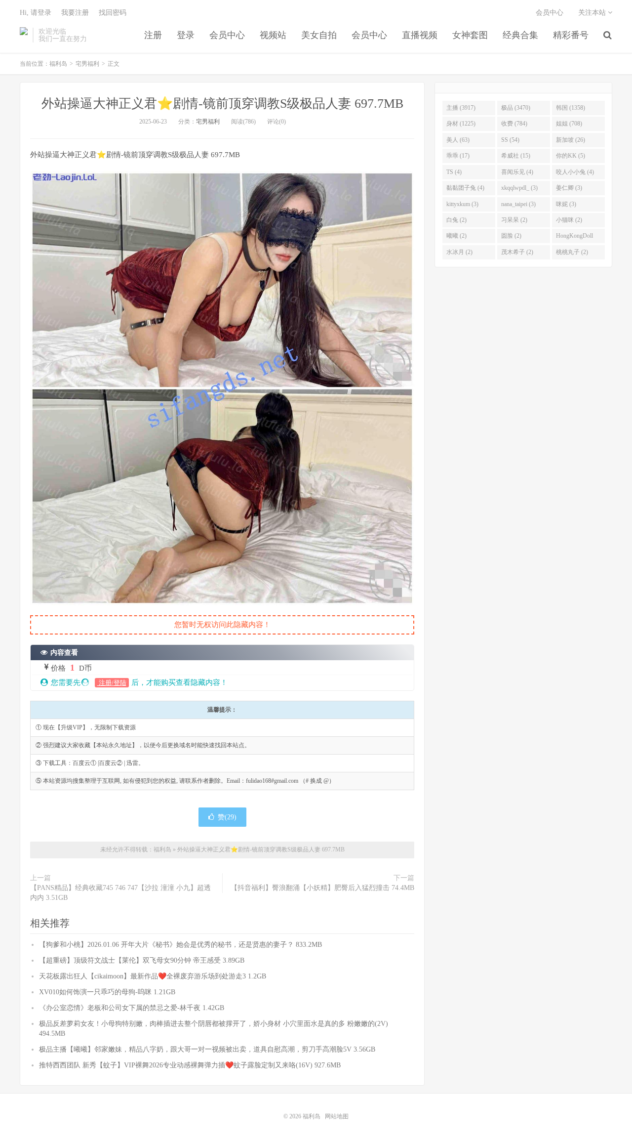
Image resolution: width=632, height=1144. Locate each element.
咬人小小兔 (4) (575, 172)
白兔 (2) (456, 219)
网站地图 (337, 1116)
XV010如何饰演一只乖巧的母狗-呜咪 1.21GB (107, 992)
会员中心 (227, 35)
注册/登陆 (111, 682)
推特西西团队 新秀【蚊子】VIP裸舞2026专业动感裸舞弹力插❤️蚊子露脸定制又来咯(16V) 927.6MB (190, 1065)
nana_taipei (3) (518, 204)
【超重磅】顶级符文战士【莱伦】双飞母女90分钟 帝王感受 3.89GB (141, 960)
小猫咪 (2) (569, 219)
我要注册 (75, 12)
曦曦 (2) (456, 235)
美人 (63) (458, 139)
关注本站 (593, 12)
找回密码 (112, 12)
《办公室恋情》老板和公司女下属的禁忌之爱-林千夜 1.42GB (131, 1008)
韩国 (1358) (570, 107)
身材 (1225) (460, 123)
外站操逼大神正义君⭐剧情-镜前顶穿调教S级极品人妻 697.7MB (222, 103)
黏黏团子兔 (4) (465, 187)
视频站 (273, 35)
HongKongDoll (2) (574, 237)
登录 (186, 35)
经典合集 (520, 35)
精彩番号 (571, 35)
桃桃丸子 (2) (572, 252)
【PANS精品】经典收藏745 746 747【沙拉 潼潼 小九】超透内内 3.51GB (120, 892)
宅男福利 (87, 63)
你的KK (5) (570, 155)
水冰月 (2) (459, 252)
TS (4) (454, 172)
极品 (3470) (515, 107)
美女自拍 (319, 35)
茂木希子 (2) (517, 252)
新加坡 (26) (570, 139)
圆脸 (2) (511, 235)
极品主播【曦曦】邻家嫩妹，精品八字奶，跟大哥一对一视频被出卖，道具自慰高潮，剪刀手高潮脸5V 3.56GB (207, 1049)
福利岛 (24, 35)
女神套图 (470, 35)
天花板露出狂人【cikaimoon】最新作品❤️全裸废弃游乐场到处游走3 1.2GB (152, 976)
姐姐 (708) (569, 123)
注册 (153, 35)
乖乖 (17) (458, 155)
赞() (227, 817)
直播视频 (419, 35)
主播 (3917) (460, 107)
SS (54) (510, 139)
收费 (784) (514, 123)
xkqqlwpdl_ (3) (519, 187)
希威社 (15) (515, 155)
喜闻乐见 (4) (517, 172)
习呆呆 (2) (514, 219)
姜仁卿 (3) (569, 187)
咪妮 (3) (566, 204)
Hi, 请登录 (35, 12)
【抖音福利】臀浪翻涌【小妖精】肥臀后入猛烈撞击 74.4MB (322, 887)
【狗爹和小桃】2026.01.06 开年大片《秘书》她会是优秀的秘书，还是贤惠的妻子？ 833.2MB (180, 944)
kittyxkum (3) (462, 204)
